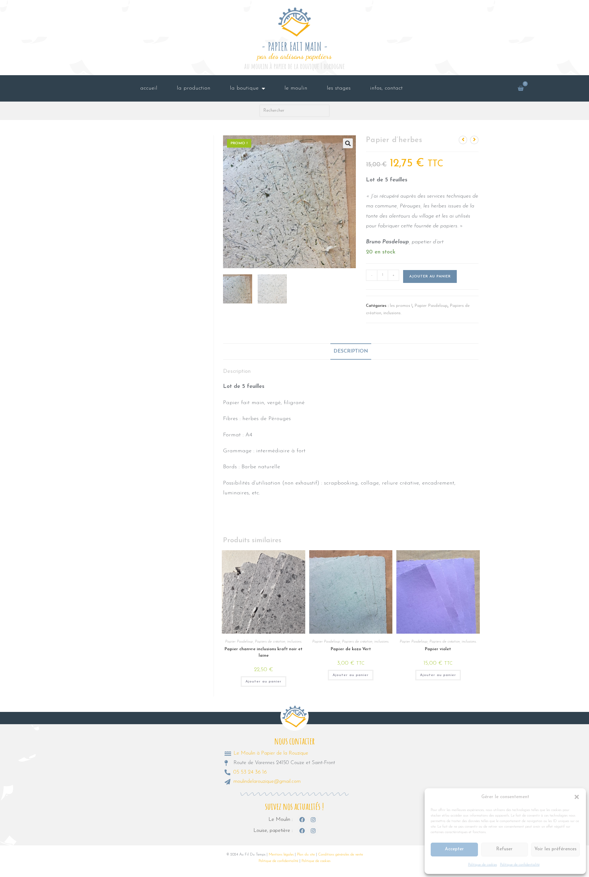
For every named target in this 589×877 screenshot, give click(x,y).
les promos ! (401, 306)
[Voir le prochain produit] (474, 140)
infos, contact (386, 88)
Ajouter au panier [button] (263, 681)
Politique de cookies (482, 865)
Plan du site (306, 854)
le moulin (295, 88)
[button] (577, 797)
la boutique (244, 88)
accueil (148, 88)
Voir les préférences (555, 849)
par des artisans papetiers (294, 56)
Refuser (504, 849)
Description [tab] (350, 351)
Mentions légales (281, 854)
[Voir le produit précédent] (463, 140)
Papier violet (438, 649)
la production (193, 88)
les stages (339, 88)
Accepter (454, 849)
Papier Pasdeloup (431, 306)
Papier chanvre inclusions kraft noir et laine (263, 652)
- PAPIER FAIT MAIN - (294, 46)
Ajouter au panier (430, 276)
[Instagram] (313, 819)
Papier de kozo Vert (351, 649)
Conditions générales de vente (340, 854)
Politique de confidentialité (520, 865)
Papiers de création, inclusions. (278, 641)
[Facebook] (302, 819)
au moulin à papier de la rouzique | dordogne (294, 66)
